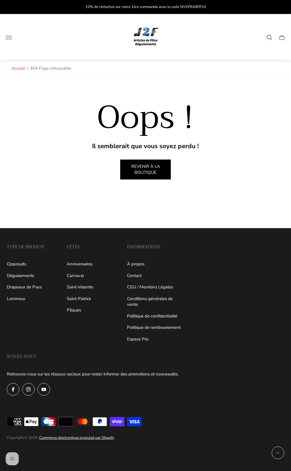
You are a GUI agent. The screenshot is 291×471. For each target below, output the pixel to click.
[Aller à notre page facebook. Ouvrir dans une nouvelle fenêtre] (13, 389)
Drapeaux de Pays (24, 287)
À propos (135, 264)
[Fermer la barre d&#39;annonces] (282, 7)
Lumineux (16, 298)
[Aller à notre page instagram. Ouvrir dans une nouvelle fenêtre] (28, 389)
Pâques (74, 310)
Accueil (18, 68)
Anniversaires (80, 264)
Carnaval (75, 275)
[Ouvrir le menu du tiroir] (9, 37)
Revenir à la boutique (145, 169)
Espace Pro (137, 339)
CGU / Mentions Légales (150, 287)
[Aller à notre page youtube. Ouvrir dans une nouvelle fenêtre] (44, 389)
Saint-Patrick (79, 298)
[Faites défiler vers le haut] (278, 453)
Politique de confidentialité (152, 316)
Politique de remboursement (154, 327)
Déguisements (20, 275)
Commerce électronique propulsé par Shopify (76, 437)
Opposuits (16, 264)
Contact (134, 275)
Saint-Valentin (80, 287)
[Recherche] (269, 37)
